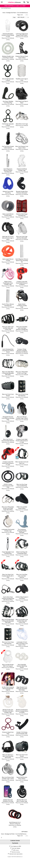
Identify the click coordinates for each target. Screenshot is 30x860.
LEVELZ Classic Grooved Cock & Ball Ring (7, 486)
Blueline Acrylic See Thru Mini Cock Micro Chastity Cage (7, 711)
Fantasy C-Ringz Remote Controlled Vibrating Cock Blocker (22, 351)
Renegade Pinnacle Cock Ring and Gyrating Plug (8, 418)
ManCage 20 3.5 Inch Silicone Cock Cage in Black (8, 238)
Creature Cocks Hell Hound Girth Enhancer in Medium (22, 283)
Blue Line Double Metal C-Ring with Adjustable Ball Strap (8, 621)
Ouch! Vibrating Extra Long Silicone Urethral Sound (8, 351)
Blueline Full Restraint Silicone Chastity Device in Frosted (22, 711)
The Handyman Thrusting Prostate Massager (22, 531)
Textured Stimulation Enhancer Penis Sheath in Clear (8, 35)
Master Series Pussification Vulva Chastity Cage (8, 283)
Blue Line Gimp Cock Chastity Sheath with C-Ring (8, 576)
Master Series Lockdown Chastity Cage (22, 305)
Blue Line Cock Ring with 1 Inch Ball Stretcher (21, 576)
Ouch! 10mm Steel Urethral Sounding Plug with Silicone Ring (8, 598)
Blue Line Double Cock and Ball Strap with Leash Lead (22, 621)
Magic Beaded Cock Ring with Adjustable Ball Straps (22, 688)
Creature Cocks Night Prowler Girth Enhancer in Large (22, 441)
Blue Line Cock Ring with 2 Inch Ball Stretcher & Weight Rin (22, 328)
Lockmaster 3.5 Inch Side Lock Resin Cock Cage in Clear (22, 643)
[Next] (26, 15)
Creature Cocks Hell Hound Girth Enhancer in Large (8, 463)
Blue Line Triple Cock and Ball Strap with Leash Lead (7, 328)
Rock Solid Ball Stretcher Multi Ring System (22, 666)
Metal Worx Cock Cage (22, 124)
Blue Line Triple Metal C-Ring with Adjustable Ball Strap (8, 373)
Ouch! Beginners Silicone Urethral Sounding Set (8, 170)
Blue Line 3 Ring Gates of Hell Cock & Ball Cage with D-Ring (8, 508)
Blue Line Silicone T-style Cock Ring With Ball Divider (8, 756)
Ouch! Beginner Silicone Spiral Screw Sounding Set (22, 260)
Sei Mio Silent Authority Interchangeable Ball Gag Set (8, 688)
